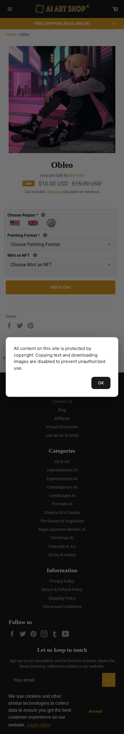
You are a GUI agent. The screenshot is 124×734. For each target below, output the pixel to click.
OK (101, 382)
